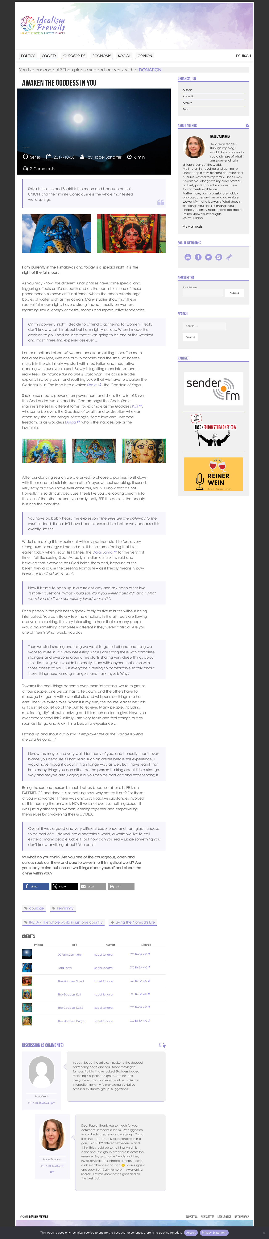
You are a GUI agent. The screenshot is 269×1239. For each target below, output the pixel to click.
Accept (191, 1232)
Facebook (198, 257)
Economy (102, 55)
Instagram (218, 257)
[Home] (42, 25)
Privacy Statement (214, 1232)
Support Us (192, 1216)
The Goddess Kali (69, 994)
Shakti (92, 384)
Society (49, 55)
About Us (188, 96)
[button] (36, 886)
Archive (187, 103)
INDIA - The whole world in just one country (66, 922)
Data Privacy (242, 1216)
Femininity (65, 908)
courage (36, 908)
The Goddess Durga (71, 1021)
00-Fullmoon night (70, 954)
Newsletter (207, 1216)
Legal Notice (224, 1216)
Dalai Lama (102, 552)
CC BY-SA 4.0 (138, 954)
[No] (264, 1233)
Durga (70, 422)
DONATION (150, 69)
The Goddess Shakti (71, 981)
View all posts (192, 226)
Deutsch (243, 55)
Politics (28, 55)
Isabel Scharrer (107, 157)
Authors (187, 90)
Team (186, 109)
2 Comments (42, 168)
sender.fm (229, 257)
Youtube (188, 257)
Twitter (208, 257)
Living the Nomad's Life (135, 922)
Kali (135, 406)
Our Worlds (74, 55)
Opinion (145, 55)
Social (124, 55)
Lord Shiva (65, 968)
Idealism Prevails (38, 1216)
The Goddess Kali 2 (70, 1008)
